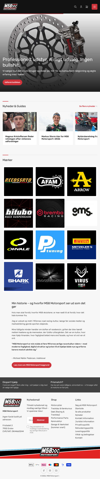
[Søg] (75, 7)
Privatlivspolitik (82, 425)
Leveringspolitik (82, 431)
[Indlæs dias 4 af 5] (52, 88)
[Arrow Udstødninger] (81, 181)
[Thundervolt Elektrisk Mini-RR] (50, 276)
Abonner (41, 420)
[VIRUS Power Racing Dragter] (81, 276)
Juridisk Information (84, 421)
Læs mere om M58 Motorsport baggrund (31, 365)
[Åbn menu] (94, 7)
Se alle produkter (83, 412)
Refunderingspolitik (84, 428)
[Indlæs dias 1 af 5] (46, 88)
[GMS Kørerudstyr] (81, 213)
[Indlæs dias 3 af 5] (50, 88)
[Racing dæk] (81, 244)
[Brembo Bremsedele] (50, 213)
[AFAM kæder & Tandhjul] (50, 181)
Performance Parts (59, 418)
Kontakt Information (84, 418)
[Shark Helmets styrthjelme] (18, 276)
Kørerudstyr (56, 421)
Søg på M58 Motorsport (86, 405)
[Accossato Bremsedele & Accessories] (18, 181)
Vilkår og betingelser (84, 434)
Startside (79, 408)
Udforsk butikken (12, 82)
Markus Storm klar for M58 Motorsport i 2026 (55, 137)
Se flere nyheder (87, 106)
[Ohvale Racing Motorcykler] (18, 244)
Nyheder (79, 415)
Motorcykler (56, 405)
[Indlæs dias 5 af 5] (54, 88)
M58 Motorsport (53, 476)
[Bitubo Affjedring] (18, 213)
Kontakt (78, 438)
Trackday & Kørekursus (61, 408)
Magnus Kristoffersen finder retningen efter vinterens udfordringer (19, 139)
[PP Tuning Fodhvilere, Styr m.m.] (50, 244)
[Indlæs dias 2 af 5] (48, 88)
